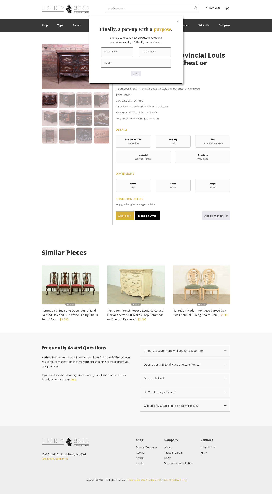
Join (136, 73)
